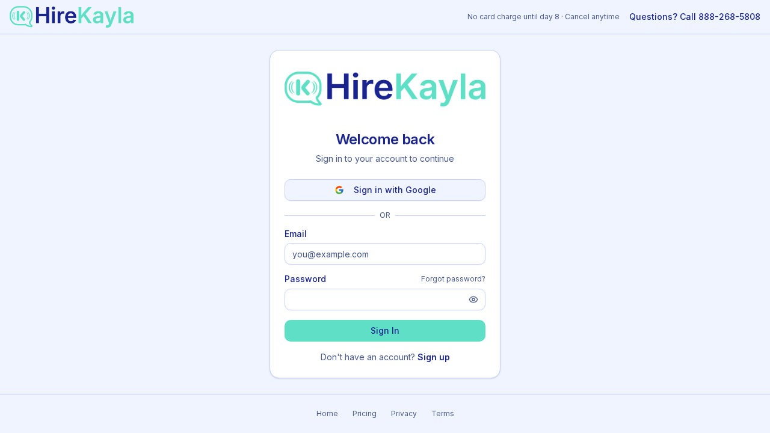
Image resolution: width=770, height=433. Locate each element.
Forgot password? (453, 278)
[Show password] (473, 299)
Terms (442, 413)
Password (305, 279)
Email (296, 234)
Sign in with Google (395, 190)
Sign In (385, 330)
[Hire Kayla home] (72, 17)
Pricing (365, 413)
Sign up (433, 357)
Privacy (404, 413)
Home (327, 413)
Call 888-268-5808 (694, 16)
